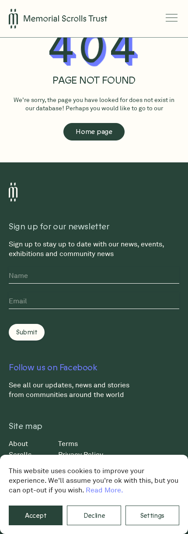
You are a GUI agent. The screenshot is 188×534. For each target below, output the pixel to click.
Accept (35, 515)
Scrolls (20, 454)
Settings (152, 515)
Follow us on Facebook (53, 367)
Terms (68, 443)
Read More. (104, 489)
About (18, 443)
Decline (94, 515)
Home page (94, 132)
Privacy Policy (80, 454)
